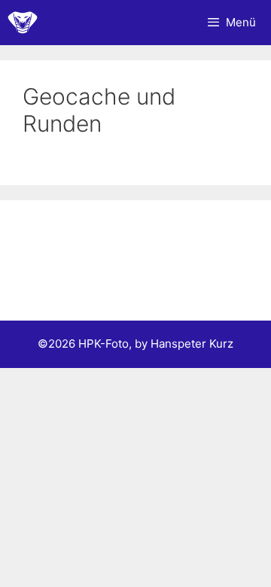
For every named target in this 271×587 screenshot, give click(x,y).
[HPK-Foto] (23, 22)
